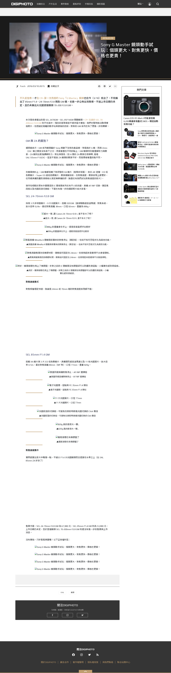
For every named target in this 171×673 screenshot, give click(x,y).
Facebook (99, 86)
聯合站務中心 (123, 662)
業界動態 (65, 4)
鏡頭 (72, 592)
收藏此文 (55, 86)
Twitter (110, 86)
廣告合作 (64, 662)
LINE (105, 86)
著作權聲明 (78, 662)
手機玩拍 (89, 4)
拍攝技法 (41, 4)
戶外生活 (53, 4)
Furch (22, 86)
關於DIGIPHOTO (48, 662)
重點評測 (77, 4)
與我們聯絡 (107, 662)
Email (115, 86)
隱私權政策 (93, 662)
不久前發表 (26, 98)
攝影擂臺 (101, 4)
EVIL (62, 592)
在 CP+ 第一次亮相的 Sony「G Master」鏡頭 (60, 98)
